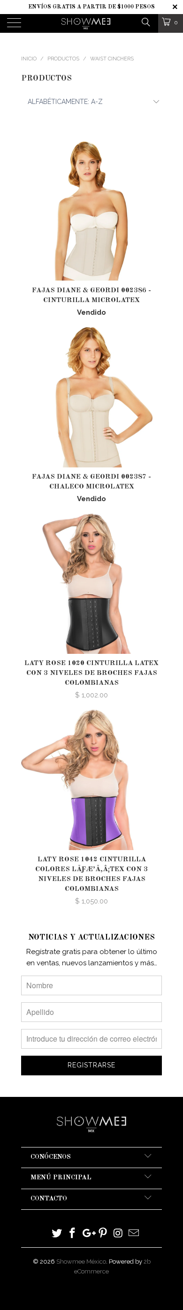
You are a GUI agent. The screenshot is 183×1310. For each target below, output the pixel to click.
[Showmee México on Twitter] (57, 1234)
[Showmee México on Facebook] (73, 1234)
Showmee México (81, 1261)
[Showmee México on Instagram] (119, 1234)
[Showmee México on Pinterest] (103, 1234)
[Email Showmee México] (134, 1234)
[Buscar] (145, 22)
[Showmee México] (86, 23)
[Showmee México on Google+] (88, 1234)
